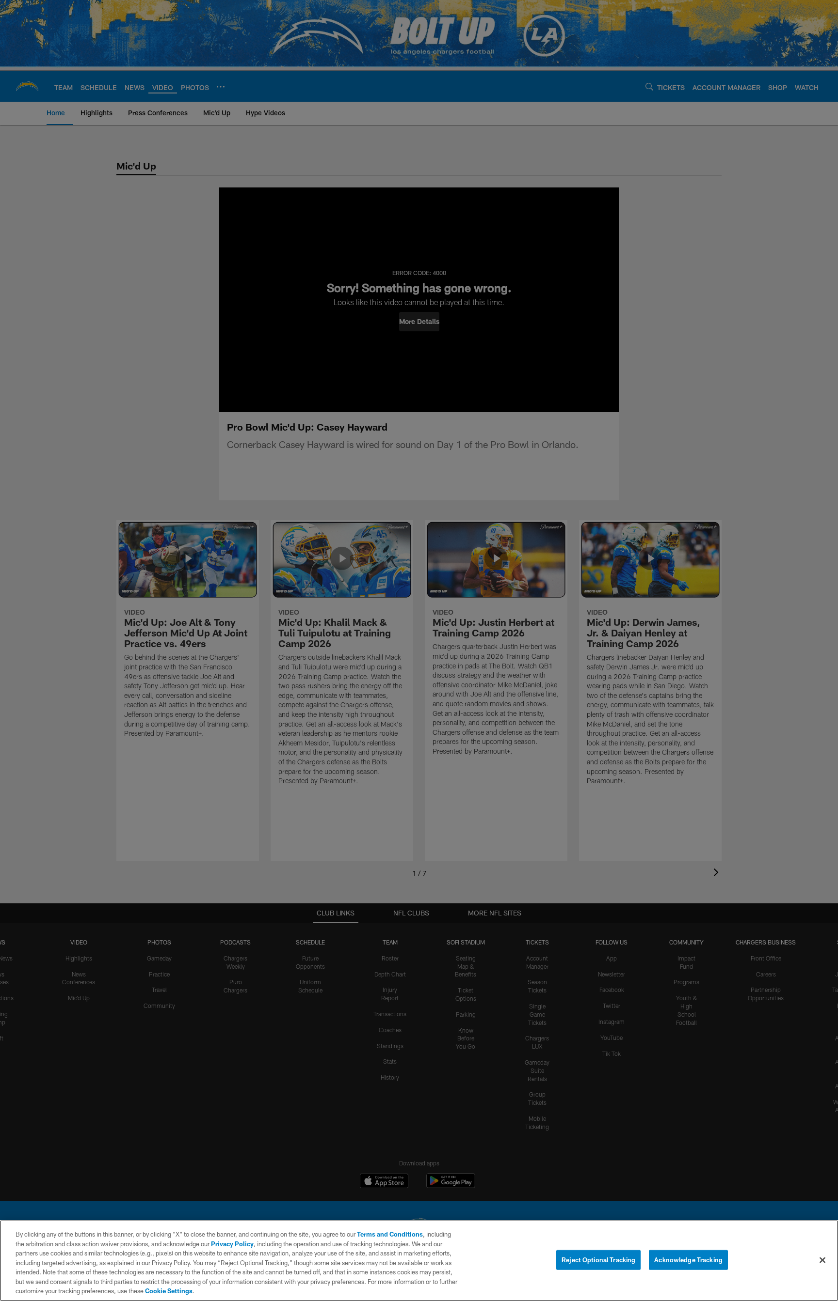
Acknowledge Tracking (688, 1259)
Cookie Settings (169, 1291)
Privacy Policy (232, 1244)
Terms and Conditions (390, 1234)
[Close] (822, 1259)
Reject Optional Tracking (598, 1259)
